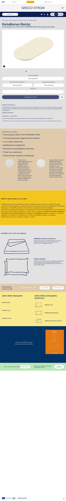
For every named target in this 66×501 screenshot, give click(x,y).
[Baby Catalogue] (55, 342)
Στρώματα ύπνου (16, 20)
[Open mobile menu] (62, 8)
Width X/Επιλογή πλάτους (17, 82)
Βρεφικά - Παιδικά (8, 20)
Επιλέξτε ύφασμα (33, 75)
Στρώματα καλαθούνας (24, 20)
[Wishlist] (44, 14)
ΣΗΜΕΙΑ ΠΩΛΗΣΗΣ (25, 366)
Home (3, 20)
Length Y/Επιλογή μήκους (48, 82)
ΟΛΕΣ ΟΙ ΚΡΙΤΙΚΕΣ (44, 287)
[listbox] (33, 78)
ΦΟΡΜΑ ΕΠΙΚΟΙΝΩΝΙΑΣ (59, 366)
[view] (4, 66)
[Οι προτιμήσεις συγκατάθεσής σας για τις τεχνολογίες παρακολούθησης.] (64, 499)
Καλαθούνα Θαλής (33, 20)
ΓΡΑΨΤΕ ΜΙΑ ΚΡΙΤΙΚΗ (58, 287)
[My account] (47, 14)
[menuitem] (61, 14)
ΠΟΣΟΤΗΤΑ (33, 88)
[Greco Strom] (33, 8)
